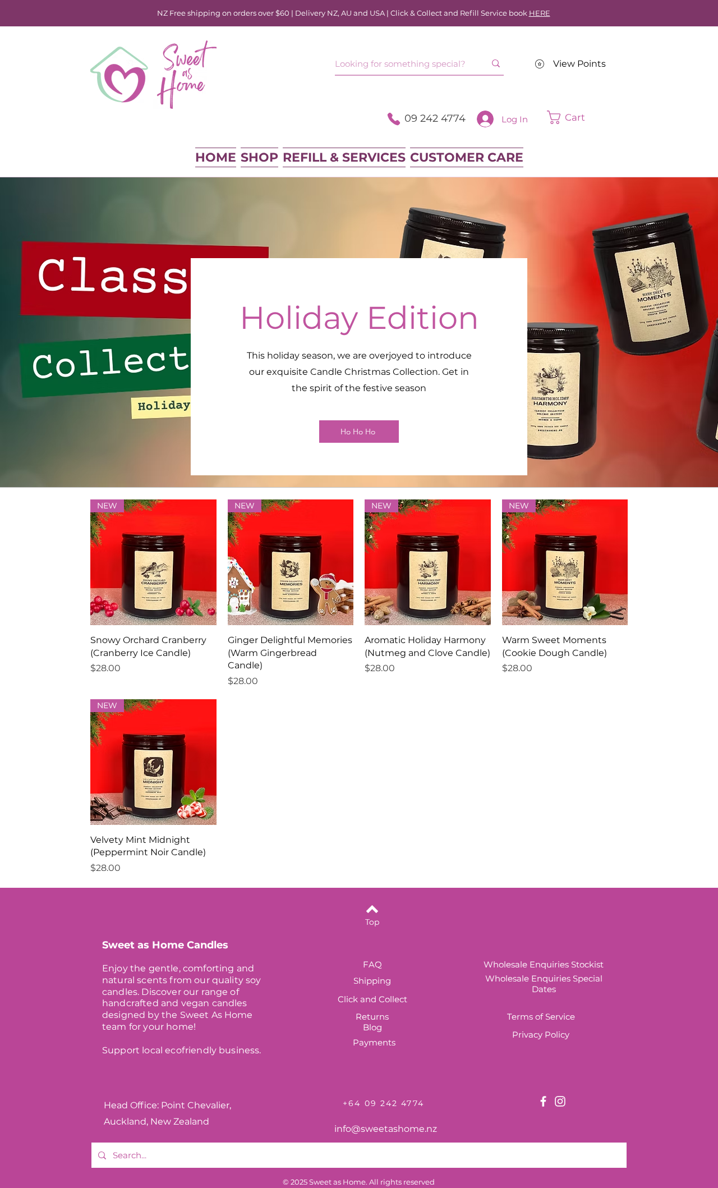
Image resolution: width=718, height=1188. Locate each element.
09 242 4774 (435, 118)
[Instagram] (560, 1101)
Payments (374, 1042)
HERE (539, 12)
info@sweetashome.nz (385, 1128)
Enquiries (552, 978)
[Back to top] (372, 909)
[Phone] (393, 119)
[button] (583, 117)
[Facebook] (543, 1101)
